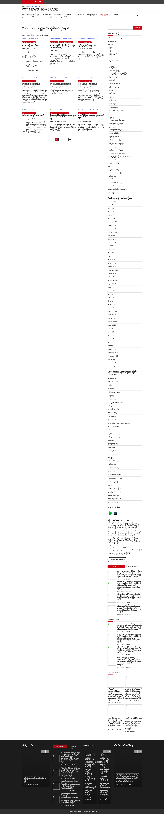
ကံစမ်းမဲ (116, 15)
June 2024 (111, 291)
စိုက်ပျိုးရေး (112, 93)
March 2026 (111, 218)
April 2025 (111, 256)
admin (23, 48)
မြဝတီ (111, 47)
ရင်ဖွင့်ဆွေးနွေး (26, 17)
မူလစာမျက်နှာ (54, 42)
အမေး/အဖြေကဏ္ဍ (114, 186)
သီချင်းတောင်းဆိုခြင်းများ (116, 140)
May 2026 (111, 211)
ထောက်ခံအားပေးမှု (115, 64)
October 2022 (112, 359)
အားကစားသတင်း (114, 84)
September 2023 (113, 322)
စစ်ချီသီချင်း (91, 15)
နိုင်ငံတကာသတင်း (114, 87)
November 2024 (113, 273)
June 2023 (111, 332)
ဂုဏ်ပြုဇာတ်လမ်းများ (115, 130)
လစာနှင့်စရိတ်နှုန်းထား (116, 110)
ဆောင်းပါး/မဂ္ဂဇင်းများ (115, 147)
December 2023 (113, 311)
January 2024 (112, 308)
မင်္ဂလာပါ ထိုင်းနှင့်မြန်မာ (31, 84)
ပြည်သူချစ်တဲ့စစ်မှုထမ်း (87, 45)
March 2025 (111, 260)
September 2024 (113, 280)
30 (66, 139)
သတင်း (67, 113)
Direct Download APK (117, 560)
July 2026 (111, 205)
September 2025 (113, 239)
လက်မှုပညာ (112, 103)
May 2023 (111, 335)
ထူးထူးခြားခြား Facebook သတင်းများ (122, 156)
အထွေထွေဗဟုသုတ (115, 114)
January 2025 (112, 266)
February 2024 (112, 304)
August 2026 (112, 201)
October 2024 (112, 277)
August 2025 (112, 242)
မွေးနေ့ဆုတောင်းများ (115, 136)
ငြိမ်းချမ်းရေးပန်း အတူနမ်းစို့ (60, 84)
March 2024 (111, 301)
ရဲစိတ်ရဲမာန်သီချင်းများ (116, 123)
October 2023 (112, 318)
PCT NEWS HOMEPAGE (40, 9)
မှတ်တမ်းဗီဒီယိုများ (115, 133)
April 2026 (111, 215)
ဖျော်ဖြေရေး (104, 15)
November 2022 (113, 356)
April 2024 (111, 297)
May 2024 (111, 294)
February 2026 (112, 222)
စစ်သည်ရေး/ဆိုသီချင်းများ (117, 120)
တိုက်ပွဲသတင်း (113, 60)
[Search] (140, 15)
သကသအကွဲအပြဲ (114, 71)
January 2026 (112, 225)
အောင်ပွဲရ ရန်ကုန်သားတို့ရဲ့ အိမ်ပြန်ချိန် (119, 553)
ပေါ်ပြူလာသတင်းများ (116, 150)
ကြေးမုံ (111, 51)
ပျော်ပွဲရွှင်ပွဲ (112, 80)
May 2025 (111, 253)
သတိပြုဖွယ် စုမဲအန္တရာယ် (87, 84)
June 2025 (111, 249)
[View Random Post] (137, 15)
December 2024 (113, 270)
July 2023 (111, 328)
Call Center (112, 179)
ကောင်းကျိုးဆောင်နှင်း (30, 45)
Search (110, 25)
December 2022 (113, 352)
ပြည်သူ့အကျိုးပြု (114, 77)
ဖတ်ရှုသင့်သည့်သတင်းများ (115, 38)
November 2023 (113, 315)
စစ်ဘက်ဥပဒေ (113, 107)
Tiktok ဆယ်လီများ (114, 163)
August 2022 (112, 366)
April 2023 (111, 339)
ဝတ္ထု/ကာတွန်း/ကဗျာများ (28, 42)
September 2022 (113, 363)
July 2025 (111, 246)
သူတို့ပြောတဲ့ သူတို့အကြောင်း (119, 73)
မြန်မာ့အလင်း (113, 54)
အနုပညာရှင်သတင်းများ (118, 153)
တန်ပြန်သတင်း (113, 67)
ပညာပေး (79, 15)
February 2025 (112, 263)
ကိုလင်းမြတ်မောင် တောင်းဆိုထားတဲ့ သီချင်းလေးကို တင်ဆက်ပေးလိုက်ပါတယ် (127, 778)
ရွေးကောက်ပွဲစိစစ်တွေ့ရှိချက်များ (47, 17)
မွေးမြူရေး (112, 97)
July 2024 (111, 287)
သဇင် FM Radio (114, 160)
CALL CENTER (112, 375)
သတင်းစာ (110, 45)
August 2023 (112, 325)
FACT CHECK (112, 41)
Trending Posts (133, 566)
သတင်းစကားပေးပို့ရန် (115, 182)
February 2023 (112, 346)
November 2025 (113, 232)
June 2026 (111, 208)
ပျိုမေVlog (65, 17)
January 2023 (112, 349)
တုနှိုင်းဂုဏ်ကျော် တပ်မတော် (33, 116)
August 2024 (112, 284)
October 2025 (112, 236)
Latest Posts (115, 566)
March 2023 (111, 342)
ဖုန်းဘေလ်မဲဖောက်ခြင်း (116, 173)
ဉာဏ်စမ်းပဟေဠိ (114, 169)
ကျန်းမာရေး (112, 100)
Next (69, 139)
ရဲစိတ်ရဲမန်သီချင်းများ (114, 468)
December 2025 (113, 229)
